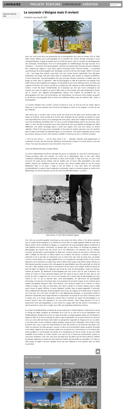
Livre (60, 363)
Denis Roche (52, 363)
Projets (37, 4)
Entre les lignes (28, 390)
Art (27, 363)
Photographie (69, 363)
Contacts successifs (37, 363)
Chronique (71, 4)
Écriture (53, 4)
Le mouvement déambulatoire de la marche (79, 387)
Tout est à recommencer (35, 387)
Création (90, 4)
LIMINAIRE (12, 4)
